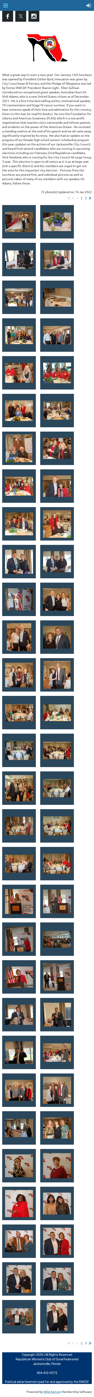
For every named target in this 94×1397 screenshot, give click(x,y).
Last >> (90, 198)
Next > (86, 198)
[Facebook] (7, 16)
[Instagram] (33, 16)
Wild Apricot (52, 1392)
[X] (20, 16)
